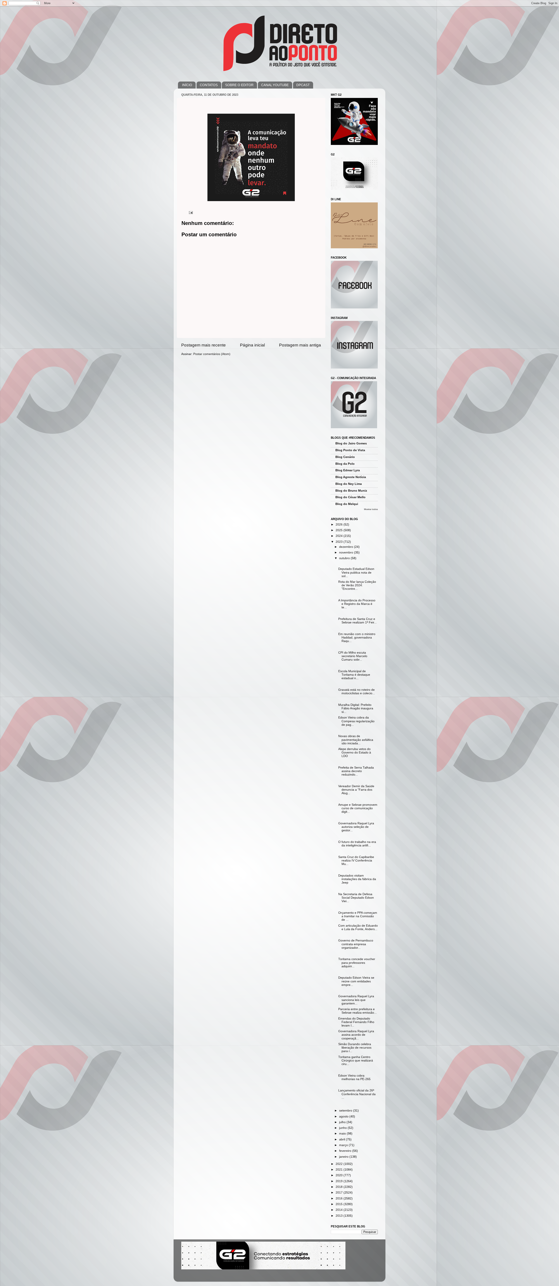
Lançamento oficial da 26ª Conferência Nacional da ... (357, 1094)
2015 (339, 1204)
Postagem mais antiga (300, 345)
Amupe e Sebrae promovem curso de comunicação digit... (357, 808)
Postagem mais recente (203, 345)
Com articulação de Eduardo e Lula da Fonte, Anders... (358, 927)
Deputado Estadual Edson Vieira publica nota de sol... (356, 572)
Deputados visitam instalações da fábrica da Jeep (357, 879)
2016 (339, 1198)
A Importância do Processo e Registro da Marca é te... (356, 604)
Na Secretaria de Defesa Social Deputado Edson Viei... (356, 898)
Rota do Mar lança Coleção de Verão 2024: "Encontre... (357, 585)
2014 (339, 1209)
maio (343, 1133)
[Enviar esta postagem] (190, 212)
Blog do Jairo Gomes (351, 443)
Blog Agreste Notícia (350, 477)
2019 (339, 1181)
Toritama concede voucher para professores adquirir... (356, 962)
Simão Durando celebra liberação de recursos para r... (354, 1047)
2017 (339, 1192)
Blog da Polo (345, 463)
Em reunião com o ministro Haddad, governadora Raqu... (356, 637)
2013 (339, 1215)
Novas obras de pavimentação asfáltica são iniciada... (355, 739)
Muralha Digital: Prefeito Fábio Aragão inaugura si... (355, 708)
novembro (346, 552)
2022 (339, 1164)
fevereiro (345, 1150)
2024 (339, 536)
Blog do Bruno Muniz (351, 490)
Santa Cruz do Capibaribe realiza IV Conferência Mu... (356, 860)
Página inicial (252, 345)
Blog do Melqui (346, 504)
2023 (339, 541)
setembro (346, 1110)
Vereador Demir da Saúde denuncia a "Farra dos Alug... (356, 790)
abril (342, 1139)
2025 (339, 530)
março (344, 1145)
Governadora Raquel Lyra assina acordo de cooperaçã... (356, 1035)
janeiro (344, 1156)
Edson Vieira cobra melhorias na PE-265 (354, 1077)
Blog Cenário (345, 457)
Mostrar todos (371, 509)
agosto (344, 1116)
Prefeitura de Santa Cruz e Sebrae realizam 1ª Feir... (357, 620)
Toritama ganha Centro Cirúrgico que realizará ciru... (355, 1060)
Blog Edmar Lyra (347, 470)
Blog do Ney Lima (348, 484)
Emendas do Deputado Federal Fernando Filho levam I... (356, 1022)
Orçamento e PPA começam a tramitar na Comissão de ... (357, 916)
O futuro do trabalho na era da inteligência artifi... (357, 843)
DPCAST (303, 85)
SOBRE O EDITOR (239, 85)
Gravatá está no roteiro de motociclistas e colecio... (356, 691)
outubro (345, 558)
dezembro (346, 546)
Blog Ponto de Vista (350, 450)
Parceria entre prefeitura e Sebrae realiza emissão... (357, 1011)
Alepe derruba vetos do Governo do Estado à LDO (354, 752)
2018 (339, 1187)
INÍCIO (187, 85)
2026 (339, 524)
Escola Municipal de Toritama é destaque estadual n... (354, 675)
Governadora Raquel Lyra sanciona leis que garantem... (356, 1000)
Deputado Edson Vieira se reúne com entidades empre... (356, 981)
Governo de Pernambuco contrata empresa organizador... (355, 944)
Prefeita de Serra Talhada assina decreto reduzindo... (356, 771)
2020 (339, 1175)
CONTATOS (209, 85)
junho (343, 1127)
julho (343, 1122)
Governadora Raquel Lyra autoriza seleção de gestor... (356, 827)
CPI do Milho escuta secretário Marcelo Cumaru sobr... (352, 656)
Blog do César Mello (350, 497)
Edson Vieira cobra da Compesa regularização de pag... (356, 721)
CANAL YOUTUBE (275, 85)
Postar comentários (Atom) (211, 354)
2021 (339, 1169)
